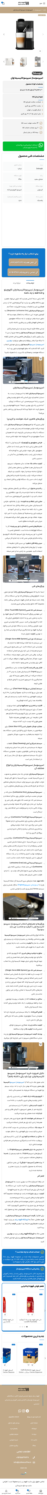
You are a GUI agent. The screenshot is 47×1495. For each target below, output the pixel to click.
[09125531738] (34, 1457)
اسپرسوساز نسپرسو (17, 1082)
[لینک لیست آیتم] (23, 145)
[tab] (30, 282)
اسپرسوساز (37, 10)
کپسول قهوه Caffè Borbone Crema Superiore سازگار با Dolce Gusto (30, 1372)
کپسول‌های (28, 885)
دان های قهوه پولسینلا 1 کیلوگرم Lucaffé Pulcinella (30, 1321)
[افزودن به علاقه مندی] (28, 1315)
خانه (44, 10)
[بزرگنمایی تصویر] (40, 51)
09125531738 (22, 1457)
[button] (32, 1315)
